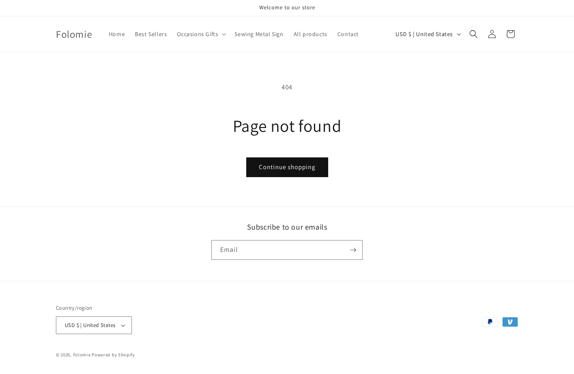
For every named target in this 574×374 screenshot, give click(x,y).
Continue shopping (287, 167)
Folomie (82, 355)
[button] (200, 34)
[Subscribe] (353, 250)
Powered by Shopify (113, 355)
